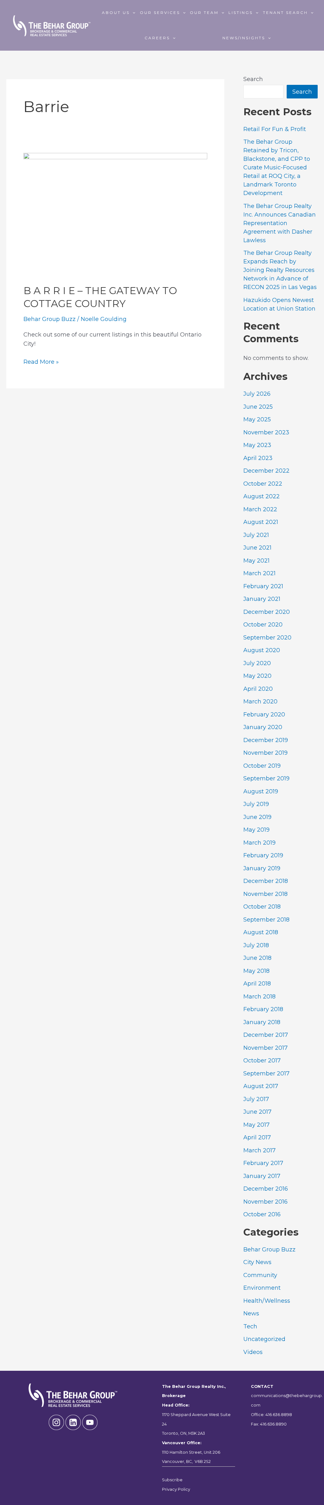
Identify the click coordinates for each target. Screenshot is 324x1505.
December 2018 (265, 881)
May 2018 (256, 970)
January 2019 (261, 868)
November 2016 (265, 1201)
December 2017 (265, 1034)
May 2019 (256, 829)
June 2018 (257, 957)
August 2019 (260, 791)
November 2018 (265, 894)
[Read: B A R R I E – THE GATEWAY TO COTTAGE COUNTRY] (115, 214)
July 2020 (257, 663)
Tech (250, 1326)
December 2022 (266, 470)
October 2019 (262, 765)
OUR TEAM (204, 12)
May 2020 (257, 675)
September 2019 (266, 778)
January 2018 (261, 1022)
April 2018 (257, 983)
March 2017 (259, 1150)
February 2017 (263, 1163)
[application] (132, 12)
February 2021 (263, 586)
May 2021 (256, 560)
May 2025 (257, 419)
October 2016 (262, 1214)
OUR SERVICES (160, 12)
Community (260, 1275)
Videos (253, 1352)
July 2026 (257, 393)
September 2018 (266, 919)
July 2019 (256, 804)
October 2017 (262, 1060)
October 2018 (262, 906)
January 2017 (261, 1176)
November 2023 (266, 432)
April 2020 (258, 688)
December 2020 (266, 611)
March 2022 (260, 509)
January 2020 (262, 727)
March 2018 (259, 996)
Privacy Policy (176, 1489)
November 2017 (265, 1047)
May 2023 (257, 445)
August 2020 (261, 650)
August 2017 (260, 1086)
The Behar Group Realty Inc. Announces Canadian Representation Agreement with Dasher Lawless (279, 223)
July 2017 (256, 1099)
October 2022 (262, 483)
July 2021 (256, 535)
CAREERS (157, 37)
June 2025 (258, 406)
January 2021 (261, 598)
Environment (262, 1287)
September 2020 (267, 637)
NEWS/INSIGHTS (243, 37)
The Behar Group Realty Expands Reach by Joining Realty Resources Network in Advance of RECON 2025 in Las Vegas (280, 270)
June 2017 (257, 1111)
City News (257, 1262)
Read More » (41, 362)
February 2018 (263, 1009)
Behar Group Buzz (49, 319)
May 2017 (256, 1124)
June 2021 (257, 547)
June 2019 (257, 817)
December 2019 (265, 740)
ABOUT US (116, 12)
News (251, 1313)
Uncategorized (264, 1339)
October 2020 (263, 624)
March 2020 (260, 701)
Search (253, 79)
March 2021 (259, 573)
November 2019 (265, 752)
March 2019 (259, 842)
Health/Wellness (266, 1300)
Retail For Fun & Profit (274, 129)
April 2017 (257, 1137)
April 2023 (257, 458)
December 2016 (265, 1188)
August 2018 (260, 932)
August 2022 (261, 496)
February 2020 (264, 714)
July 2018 (256, 945)
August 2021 (260, 522)
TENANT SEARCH (285, 12)
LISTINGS (240, 12)
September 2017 (266, 1073)
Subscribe (172, 1479)
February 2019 (263, 855)
